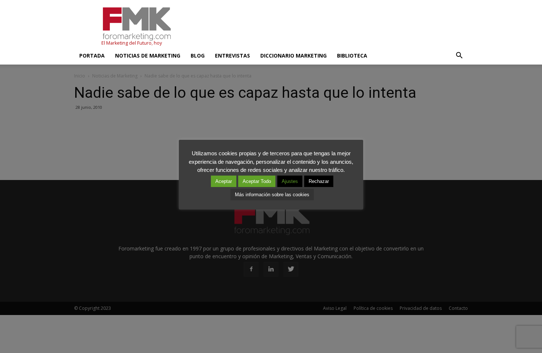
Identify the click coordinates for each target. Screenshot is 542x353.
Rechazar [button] (319, 181)
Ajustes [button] (290, 181)
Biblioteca (352, 55)
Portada (92, 55)
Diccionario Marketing (293, 55)
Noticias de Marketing (147, 55)
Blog (198, 55)
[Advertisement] (333, 27)
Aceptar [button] (223, 181)
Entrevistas (232, 55)
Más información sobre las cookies (272, 194)
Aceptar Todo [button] (257, 181)
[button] (459, 56)
